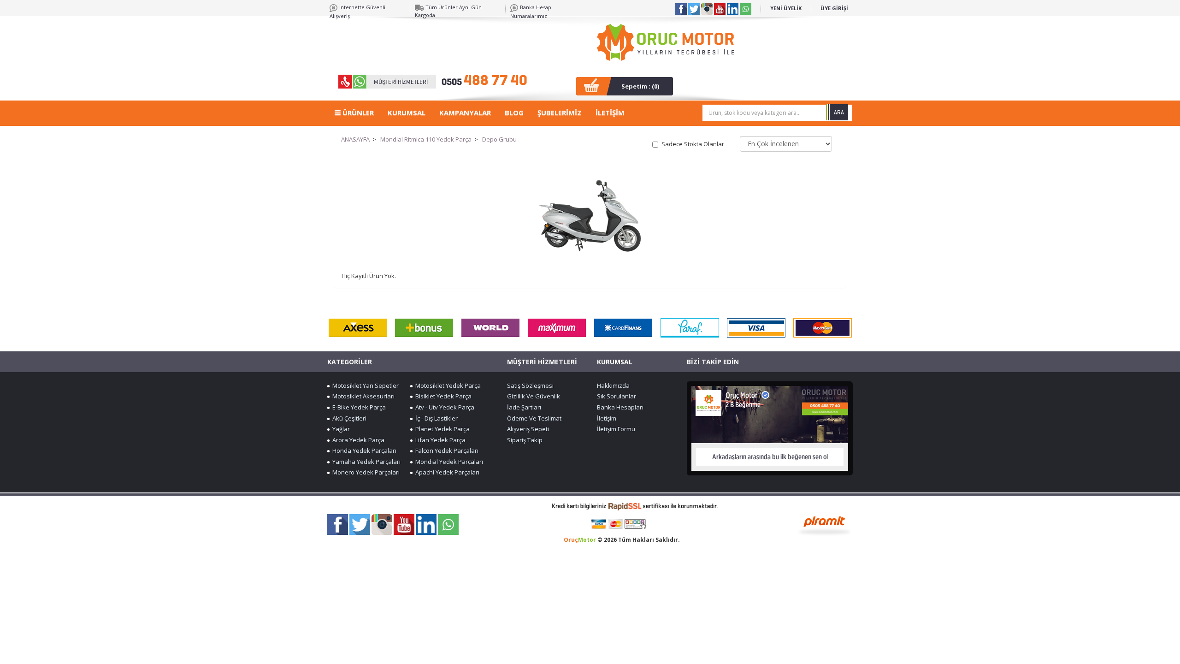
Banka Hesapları (620, 407)
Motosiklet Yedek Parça (447, 385)
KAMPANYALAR (465, 112)
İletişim (606, 418)
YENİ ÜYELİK (786, 8)
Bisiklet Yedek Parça (442, 396)
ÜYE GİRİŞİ (834, 8)
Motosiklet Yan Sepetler (364, 385)
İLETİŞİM (610, 112)
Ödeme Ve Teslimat (534, 418)
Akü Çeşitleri (348, 418)
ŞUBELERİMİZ (559, 112)
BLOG (514, 112)
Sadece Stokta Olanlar (692, 144)
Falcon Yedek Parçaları (445, 450)
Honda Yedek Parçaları (363, 450)
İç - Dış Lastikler (435, 418)
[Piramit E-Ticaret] (824, 525)
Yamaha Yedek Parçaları (365, 461)
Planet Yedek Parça (441, 429)
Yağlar (340, 429)
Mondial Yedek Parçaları (448, 461)
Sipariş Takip (525, 440)
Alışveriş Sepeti (528, 429)
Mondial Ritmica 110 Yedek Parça (426, 139)
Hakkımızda (613, 385)
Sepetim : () (640, 86)
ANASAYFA (355, 139)
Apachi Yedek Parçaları (446, 472)
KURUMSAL (406, 112)
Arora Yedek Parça (357, 440)
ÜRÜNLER (357, 112)
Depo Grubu (499, 139)
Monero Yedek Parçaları (365, 472)
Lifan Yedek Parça (439, 440)
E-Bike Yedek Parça (358, 407)
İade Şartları (524, 407)
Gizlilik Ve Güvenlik (533, 396)
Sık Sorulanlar (616, 396)
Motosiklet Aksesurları (362, 396)
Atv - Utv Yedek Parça (443, 407)
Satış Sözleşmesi (530, 385)
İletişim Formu (616, 429)
